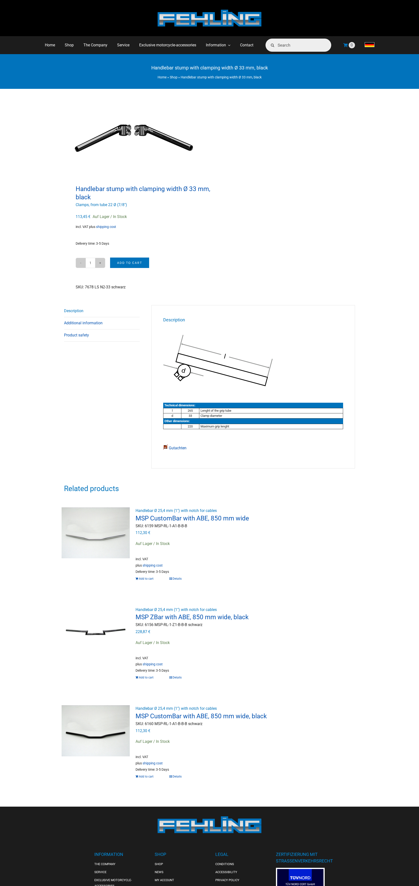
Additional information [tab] (83, 323)
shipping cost (106, 227)
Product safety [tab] (76, 335)
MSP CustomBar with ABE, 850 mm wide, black (201, 716)
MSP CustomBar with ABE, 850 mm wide (192, 518)
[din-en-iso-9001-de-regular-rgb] (300, 871)
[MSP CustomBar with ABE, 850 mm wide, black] (96, 730)
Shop (173, 77)
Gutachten (177, 448)
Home (162, 77)
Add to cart (129, 263)
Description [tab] (73, 311)
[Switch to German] (369, 45)
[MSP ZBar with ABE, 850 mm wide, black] (96, 631)
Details (177, 578)
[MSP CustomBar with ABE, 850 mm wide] (96, 532)
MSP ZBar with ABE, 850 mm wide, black (192, 617)
